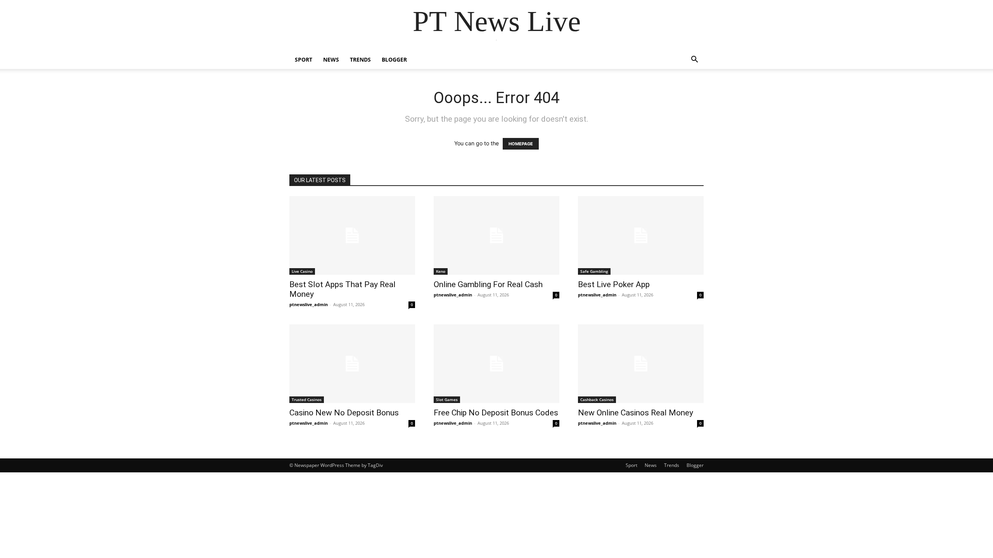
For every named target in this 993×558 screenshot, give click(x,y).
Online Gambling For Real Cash (488, 284)
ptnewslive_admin (308, 304)
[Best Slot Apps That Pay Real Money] (352, 235)
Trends (360, 59)
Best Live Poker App (614, 284)
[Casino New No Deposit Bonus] (352, 363)
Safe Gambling (594, 271)
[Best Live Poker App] (641, 235)
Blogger (394, 59)
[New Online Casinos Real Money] (641, 363)
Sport (303, 59)
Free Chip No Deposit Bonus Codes (496, 412)
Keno (440, 271)
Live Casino (302, 271)
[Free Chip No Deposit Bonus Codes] (496, 363)
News (331, 59)
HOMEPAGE (521, 143)
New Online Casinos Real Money (635, 412)
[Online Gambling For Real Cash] (496, 235)
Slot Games (447, 399)
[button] (694, 60)
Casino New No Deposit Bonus (344, 412)
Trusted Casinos (307, 399)
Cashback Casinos (597, 399)
